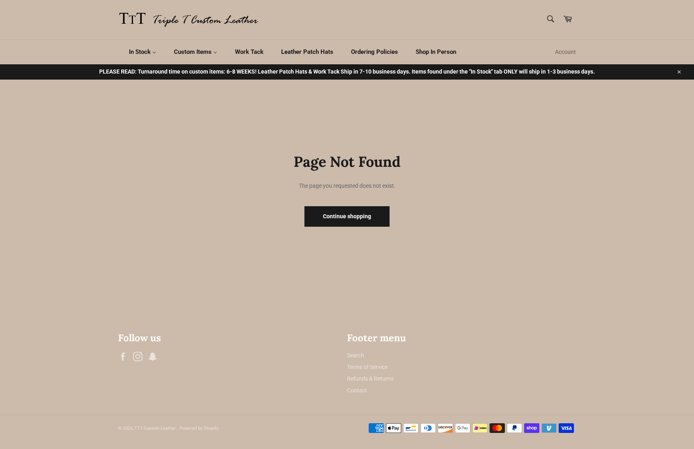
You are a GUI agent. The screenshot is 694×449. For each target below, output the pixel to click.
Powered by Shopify (199, 428)
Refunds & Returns (370, 378)
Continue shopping (347, 216)
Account (565, 52)
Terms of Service (367, 367)
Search (355, 355)
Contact (357, 390)
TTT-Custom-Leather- (156, 428)
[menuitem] (137, 52)
